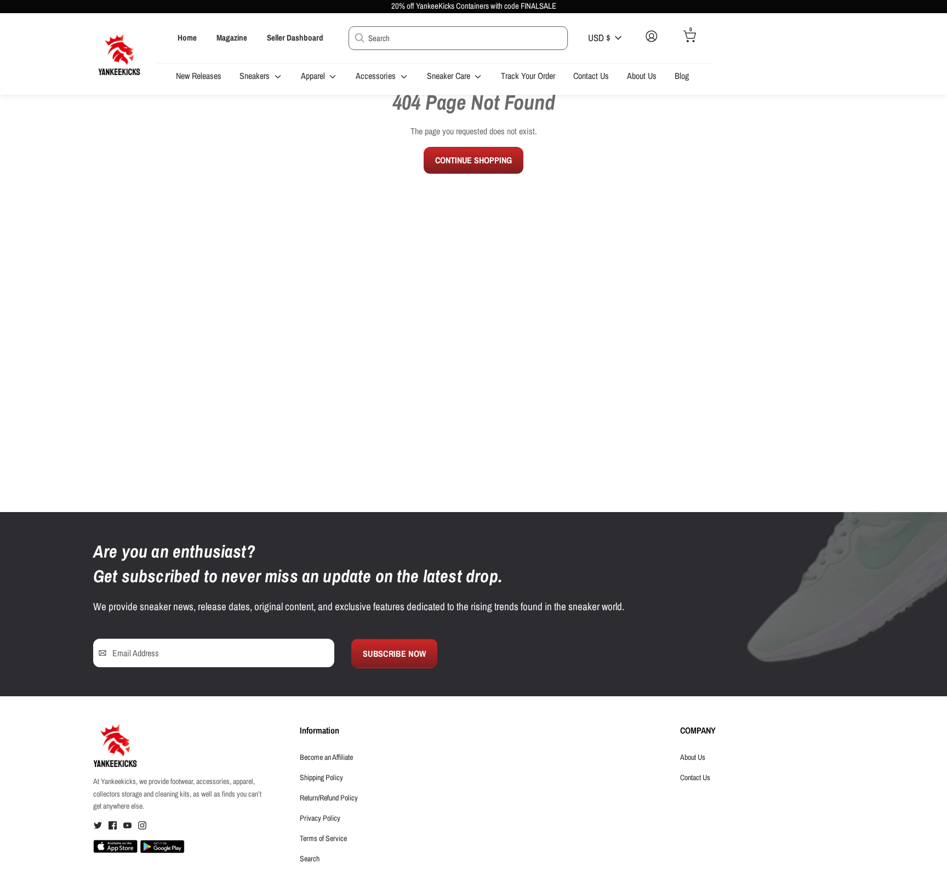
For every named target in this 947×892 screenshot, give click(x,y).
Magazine (231, 37)
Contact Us (591, 76)
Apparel (314, 76)
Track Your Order (528, 76)
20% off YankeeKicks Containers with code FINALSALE (473, 6)
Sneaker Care (449, 76)
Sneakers (255, 76)
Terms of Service (323, 838)
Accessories (377, 76)
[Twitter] (97, 827)
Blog (682, 76)
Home (187, 37)
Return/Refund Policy (329, 798)
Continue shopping (473, 160)
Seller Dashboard (295, 37)
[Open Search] (358, 38)
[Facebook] (112, 827)
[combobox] (458, 38)
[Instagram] (142, 827)
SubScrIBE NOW (394, 653)
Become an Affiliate (326, 757)
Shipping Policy (321, 777)
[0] (690, 45)
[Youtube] (127, 827)
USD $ (599, 37)
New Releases (198, 76)
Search (310, 858)
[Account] (651, 45)
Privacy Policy (320, 818)
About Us (642, 76)
